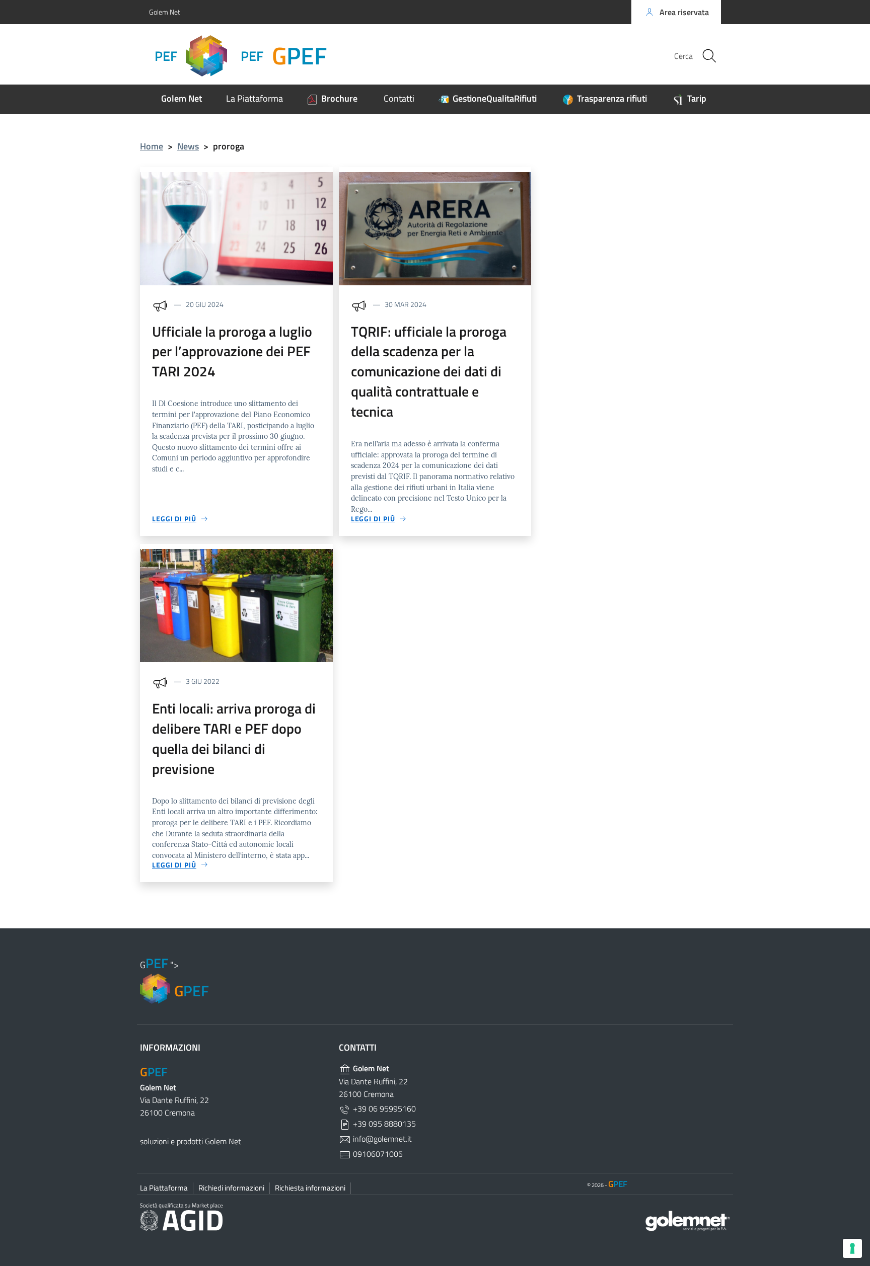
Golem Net (164, 12)
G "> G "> (238, 55)
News (188, 146)
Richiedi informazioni (231, 1188)
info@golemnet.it (381, 1139)
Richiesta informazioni (310, 1188)
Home (151, 146)
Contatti (399, 98)
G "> (174, 979)
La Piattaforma (254, 98)
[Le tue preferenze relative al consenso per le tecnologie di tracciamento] (852, 1248)
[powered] (677, 1220)
